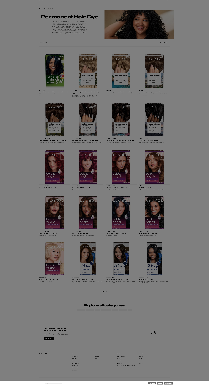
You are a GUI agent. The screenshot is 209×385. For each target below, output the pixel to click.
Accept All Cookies (168, 383)
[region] (104, 383)
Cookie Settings (152, 383)
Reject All (160, 383)
